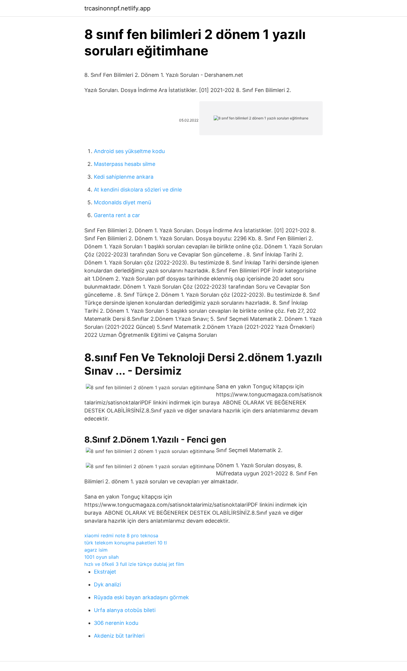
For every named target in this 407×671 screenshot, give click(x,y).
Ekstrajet (105, 572)
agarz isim (96, 550)
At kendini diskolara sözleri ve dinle (138, 189)
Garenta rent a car (117, 215)
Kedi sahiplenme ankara (123, 177)
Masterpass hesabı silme (124, 164)
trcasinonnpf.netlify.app (117, 8)
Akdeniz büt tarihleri (119, 636)
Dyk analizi (107, 584)
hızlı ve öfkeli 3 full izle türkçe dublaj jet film (134, 564)
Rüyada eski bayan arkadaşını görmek (141, 597)
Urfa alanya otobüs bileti (125, 610)
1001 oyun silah (101, 557)
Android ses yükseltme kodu (129, 151)
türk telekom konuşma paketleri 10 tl (125, 543)
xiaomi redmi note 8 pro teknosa (121, 535)
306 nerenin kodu (116, 623)
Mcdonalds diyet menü (122, 202)
